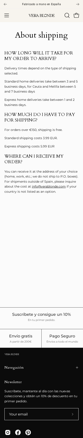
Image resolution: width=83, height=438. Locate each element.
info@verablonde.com (49, 186)
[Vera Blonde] (41, 15)
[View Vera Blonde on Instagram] (7, 432)
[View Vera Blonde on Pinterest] (28, 432)
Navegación (14, 367)
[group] (41, 4)
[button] (67, 15)
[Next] (78, 4)
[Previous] (5, 4)
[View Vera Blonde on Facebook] (18, 432)
